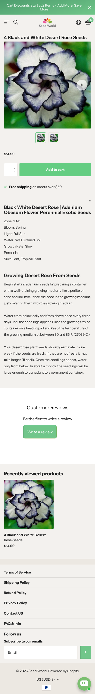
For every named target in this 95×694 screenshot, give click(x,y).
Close (89, 7)
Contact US (13, 613)
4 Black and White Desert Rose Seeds (25, 537)
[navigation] (40, 137)
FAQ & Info (12, 623)
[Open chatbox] (84, 684)
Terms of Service (17, 572)
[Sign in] (78, 22)
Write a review (40, 431)
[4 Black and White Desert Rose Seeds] (29, 504)
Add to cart (55, 169)
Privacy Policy (15, 603)
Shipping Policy (17, 582)
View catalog (7, 22)
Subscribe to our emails (23, 641)
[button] (15, 165)
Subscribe (85, 652)
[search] (15, 22)
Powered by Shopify (63, 671)
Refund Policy (15, 593)
